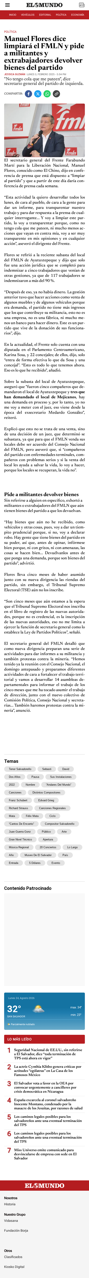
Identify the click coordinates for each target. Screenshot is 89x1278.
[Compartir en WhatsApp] (47, 93)
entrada (13, 862)
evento (56, 862)
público (46, 831)
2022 (12, 784)
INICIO (12, 14)
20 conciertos (48, 847)
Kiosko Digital (14, 1267)
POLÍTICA (61, 14)
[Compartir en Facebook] (28, 93)
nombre (30, 784)
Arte (64, 831)
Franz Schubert (18, 800)
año (11, 855)
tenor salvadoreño (20, 769)
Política (10, 31)
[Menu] (7, 5)
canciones (15, 792)
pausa (35, 776)
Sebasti (46, 769)
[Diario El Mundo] (44, 9)
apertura (48, 839)
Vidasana (11, 1221)
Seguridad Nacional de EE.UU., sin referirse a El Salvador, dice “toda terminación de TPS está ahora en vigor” (48, 1054)
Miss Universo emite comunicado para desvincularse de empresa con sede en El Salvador (45, 1154)
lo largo (72, 847)
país (65, 855)
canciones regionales (52, 808)
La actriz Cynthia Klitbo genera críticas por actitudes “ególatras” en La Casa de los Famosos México (47, 1071)
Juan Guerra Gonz (20, 831)
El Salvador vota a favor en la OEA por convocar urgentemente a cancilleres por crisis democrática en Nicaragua (45, 1088)
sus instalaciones (61, 776)
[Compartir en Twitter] (37, 93)
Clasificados (13, 1257)
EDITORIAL (45, 14)
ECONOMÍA (77, 14)
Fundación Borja (16, 1230)
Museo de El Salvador (38, 855)
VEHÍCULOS (27, 14)
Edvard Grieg (46, 800)
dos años (14, 776)
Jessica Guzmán (14, 74)
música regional (19, 847)
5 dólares (35, 862)
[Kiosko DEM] (82, 5)
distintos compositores (46, 792)
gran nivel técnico (20, 839)
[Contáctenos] (44, 1243)
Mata (12, 816)
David (65, 769)
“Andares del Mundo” (58, 784)
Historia (10, 1204)
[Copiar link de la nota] (56, 93)
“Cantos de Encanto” (21, 823)
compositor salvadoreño (59, 823)
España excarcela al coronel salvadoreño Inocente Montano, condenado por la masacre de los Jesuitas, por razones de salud (48, 1104)
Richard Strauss (18, 808)
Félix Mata (32, 816)
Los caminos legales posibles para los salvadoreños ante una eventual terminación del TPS (48, 1121)
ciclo (52, 816)
